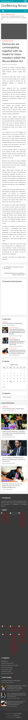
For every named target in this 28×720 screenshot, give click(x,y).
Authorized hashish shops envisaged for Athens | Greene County (14, 274)
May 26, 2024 (12, 335)
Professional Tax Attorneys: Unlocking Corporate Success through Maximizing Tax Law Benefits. (13, 433)
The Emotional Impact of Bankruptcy (12, 323)
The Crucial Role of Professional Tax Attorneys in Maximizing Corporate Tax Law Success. (13, 459)
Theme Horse (16, 715)
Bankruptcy (5, 321)
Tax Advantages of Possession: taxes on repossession (14, 267)
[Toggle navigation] (3, 11)
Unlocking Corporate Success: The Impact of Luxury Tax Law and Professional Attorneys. (17, 352)
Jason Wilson (13, 64)
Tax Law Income (5, 673)
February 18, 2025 (6, 325)
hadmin (13, 325)
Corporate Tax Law (7, 41)
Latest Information (8, 403)
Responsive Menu (25, 1)
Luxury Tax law (13, 348)
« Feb (3, 387)
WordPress (19, 717)
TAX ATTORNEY (18, 713)
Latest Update (6, 677)
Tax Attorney (12, 338)
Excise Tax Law (5, 667)
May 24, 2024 (12, 346)
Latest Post (7, 319)
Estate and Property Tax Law (8, 665)
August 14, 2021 (6, 64)
